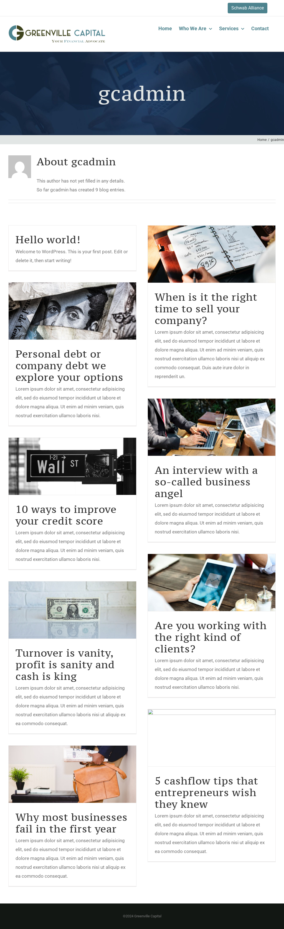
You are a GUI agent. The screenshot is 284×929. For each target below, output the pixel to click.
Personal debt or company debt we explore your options (69, 365)
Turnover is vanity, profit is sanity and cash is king (65, 664)
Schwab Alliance (247, 8)
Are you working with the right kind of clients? (211, 637)
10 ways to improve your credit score (66, 515)
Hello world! (48, 239)
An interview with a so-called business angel (206, 482)
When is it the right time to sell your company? (206, 308)
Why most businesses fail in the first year (72, 823)
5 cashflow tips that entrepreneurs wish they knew (206, 792)
